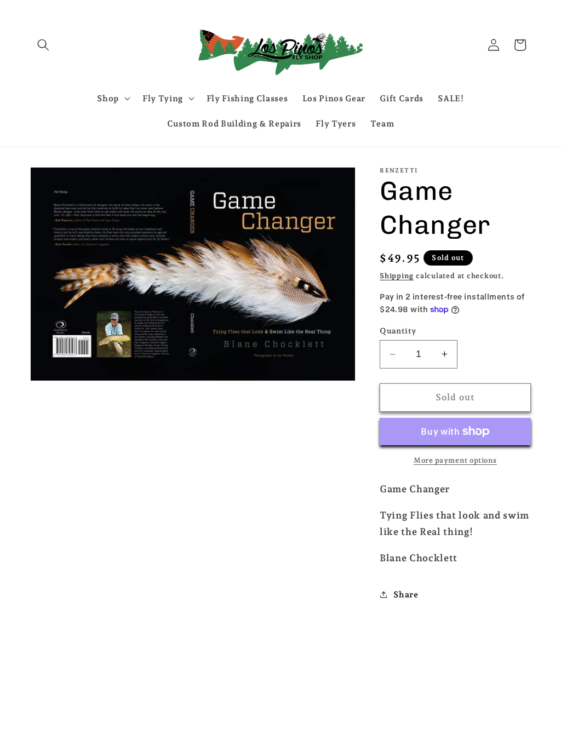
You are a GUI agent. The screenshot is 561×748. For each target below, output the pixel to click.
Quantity (398, 330)
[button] (43, 45)
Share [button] (405, 594)
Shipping (397, 276)
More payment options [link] (455, 460)
